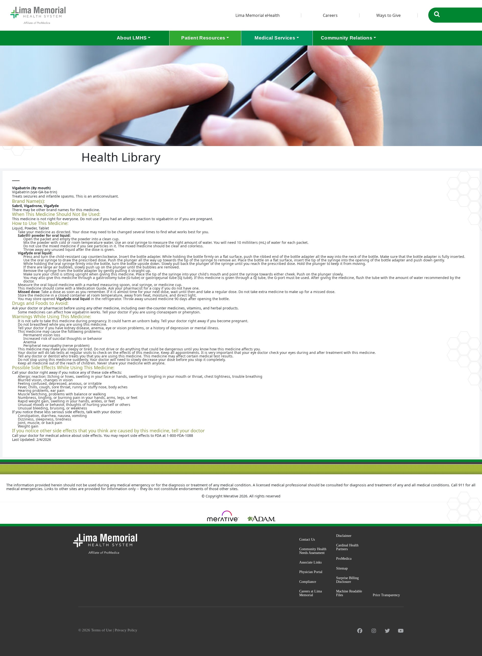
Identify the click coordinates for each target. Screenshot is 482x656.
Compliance (307, 582)
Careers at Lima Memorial (310, 593)
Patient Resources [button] (203, 37)
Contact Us (307, 539)
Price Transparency (386, 595)
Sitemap (342, 568)
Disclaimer (343, 536)
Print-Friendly (465, 176)
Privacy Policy (126, 630)
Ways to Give (388, 15)
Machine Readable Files (349, 593)
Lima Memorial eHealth (257, 15)
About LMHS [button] (132, 37)
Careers (330, 15)
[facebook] (359, 631)
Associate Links (310, 562)
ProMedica (343, 558)
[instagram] (374, 631)
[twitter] (387, 631)
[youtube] (401, 631)
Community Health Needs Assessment (312, 551)
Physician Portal (310, 572)
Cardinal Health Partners (347, 547)
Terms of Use (101, 630)
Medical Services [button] (275, 37)
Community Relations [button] (346, 37)
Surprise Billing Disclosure (347, 580)
